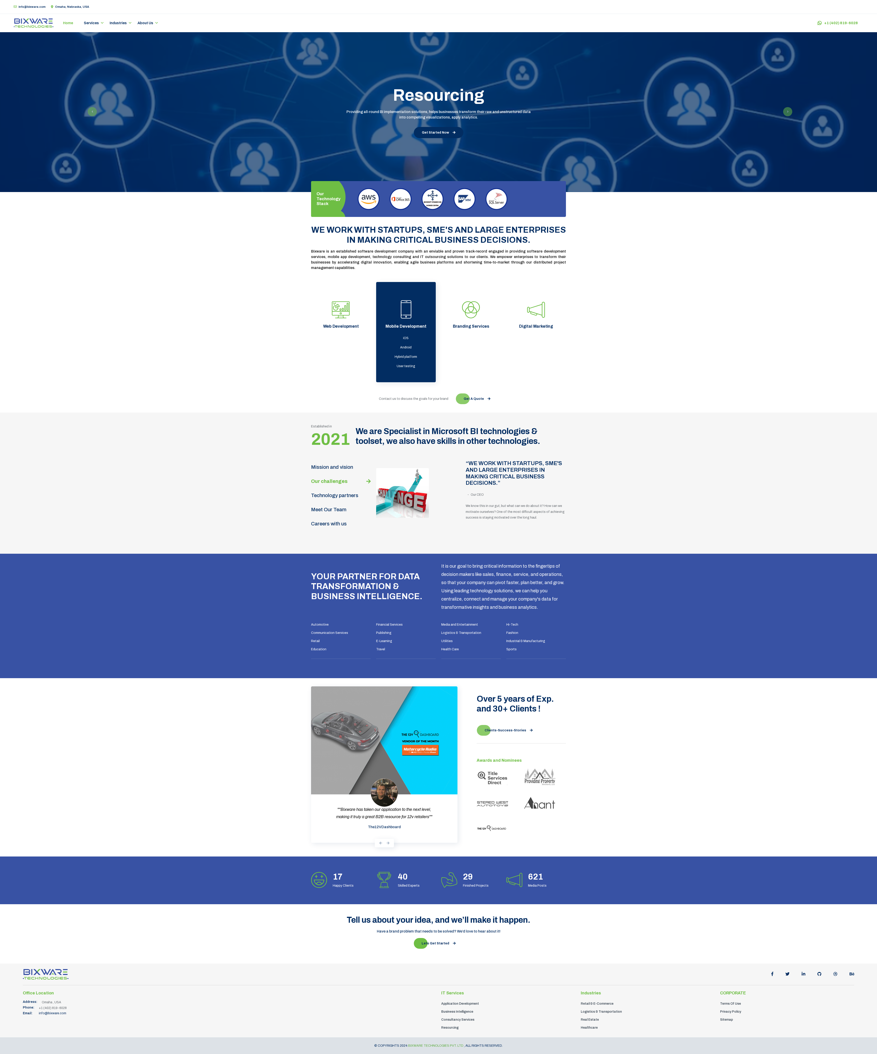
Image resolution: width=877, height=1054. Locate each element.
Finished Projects (476, 870)
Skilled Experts (409, 870)
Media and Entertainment (459, 624)
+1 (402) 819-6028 (841, 23)
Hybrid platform (406, 356)
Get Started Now (435, 132)
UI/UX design (471, 347)
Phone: (28, 992)
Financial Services (389, 624)
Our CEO (477, 494)
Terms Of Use (730, 988)
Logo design (471, 338)
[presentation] (380, 794)
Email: (27, 997)
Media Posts (537, 870)
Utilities (447, 641)
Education (318, 649)
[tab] (341, 467)
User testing (406, 366)
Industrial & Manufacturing (525, 641)
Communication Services (329, 633)
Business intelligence (340, 365)
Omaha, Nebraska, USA (72, 6)
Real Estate (590, 1004)
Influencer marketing (536, 356)
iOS (406, 338)
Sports (511, 649)
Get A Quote (474, 399)
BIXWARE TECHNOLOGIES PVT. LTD (436, 1030)
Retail (315, 641)
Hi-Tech (512, 624)
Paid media (536, 347)
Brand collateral (471, 365)
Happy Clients (343, 870)
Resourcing (450, 1012)
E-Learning (384, 641)
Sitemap (726, 1004)
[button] (91, 112)
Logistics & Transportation (461, 633)
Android (406, 347)
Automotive (320, 624)
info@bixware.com (31, 6)
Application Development (460, 988)
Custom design (341, 347)
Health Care (450, 649)
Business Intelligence (457, 996)
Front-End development (341, 356)
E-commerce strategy (341, 338)
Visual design (471, 356)
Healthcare (589, 1012)
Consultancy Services (457, 1004)
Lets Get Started (435, 928)
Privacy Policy (730, 996)
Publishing (383, 633)
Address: (30, 986)
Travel (380, 649)
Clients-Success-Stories (505, 722)
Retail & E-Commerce (597, 988)
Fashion (512, 633)
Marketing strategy (536, 338)
